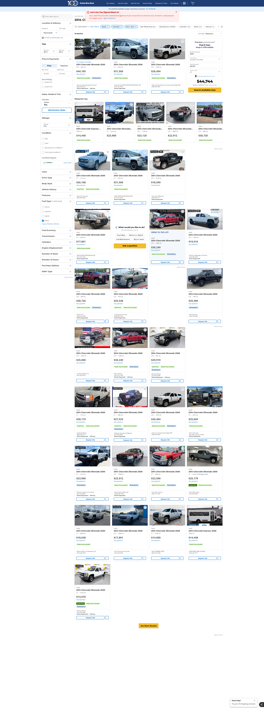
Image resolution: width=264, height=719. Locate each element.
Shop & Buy (147, 3)
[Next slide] (219, 123)
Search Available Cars (205, 90)
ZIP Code (62, 28)
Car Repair (174, 3)
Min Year (46, 50)
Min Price (45, 70)
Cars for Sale (123, 3)
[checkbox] (47, 82)
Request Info (90, 92)
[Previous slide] (78, 123)
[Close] (254, 700)
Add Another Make (56, 110)
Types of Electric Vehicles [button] (50, 224)
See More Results (149, 626)
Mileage (46, 124)
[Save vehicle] (107, 41)
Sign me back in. (109, 18)
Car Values (110, 3)
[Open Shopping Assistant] (261, 704)
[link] (96, 78)
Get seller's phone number (196, 434)
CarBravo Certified (84, 62)
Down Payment (194, 64)
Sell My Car (135, 3)
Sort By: (201, 33)
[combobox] (57, 16)
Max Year (61, 50)
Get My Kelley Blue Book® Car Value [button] (206, 76)
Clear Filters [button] (94, 26)
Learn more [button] (67, 163)
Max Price (60, 70)
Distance (45, 28)
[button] (184, 3)
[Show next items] (218, 26)
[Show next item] (180, 219)
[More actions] (107, 92)
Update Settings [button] (213, 85)
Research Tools (161, 3)
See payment (80, 74)
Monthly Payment (195, 52)
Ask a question (130, 246)
